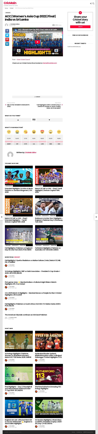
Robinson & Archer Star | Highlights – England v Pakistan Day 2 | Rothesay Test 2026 (49, 220)
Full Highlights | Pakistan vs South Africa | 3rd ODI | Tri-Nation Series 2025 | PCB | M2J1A (33, 305)
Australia (38, 245)
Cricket (17, 257)
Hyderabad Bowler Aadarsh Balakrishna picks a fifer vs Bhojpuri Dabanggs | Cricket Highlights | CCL (48, 355)
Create (80, 27)
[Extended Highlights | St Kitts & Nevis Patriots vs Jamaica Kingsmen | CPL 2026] (19, 176)
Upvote (18, 120)
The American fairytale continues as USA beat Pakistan (26, 315)
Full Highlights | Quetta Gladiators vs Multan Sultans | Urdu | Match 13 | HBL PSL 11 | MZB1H (33, 261)
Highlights (9, 186)
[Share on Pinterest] (7, 39)
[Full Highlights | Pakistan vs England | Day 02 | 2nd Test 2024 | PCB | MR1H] (19, 235)
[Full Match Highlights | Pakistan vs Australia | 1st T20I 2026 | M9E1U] (49, 235)
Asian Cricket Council (23, 59)
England (38, 215)
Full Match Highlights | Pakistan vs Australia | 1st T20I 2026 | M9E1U (48, 249)
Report (38, 96)
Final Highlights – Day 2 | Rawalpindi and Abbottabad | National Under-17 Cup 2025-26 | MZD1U (18, 388)
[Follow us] (91, 3)
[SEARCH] (93, 3)
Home (73, 432)
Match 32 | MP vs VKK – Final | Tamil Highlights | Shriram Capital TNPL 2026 (48, 190)
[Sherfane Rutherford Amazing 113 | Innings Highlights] (49, 374)
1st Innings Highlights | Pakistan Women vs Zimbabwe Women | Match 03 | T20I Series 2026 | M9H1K (18, 355)
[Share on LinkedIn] (7, 44)
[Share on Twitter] (7, 35)
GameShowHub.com (50, 63)
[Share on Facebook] (7, 31)
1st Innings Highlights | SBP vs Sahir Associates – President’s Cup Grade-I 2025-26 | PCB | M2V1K (32, 272)
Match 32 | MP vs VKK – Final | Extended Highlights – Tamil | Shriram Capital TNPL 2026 (16, 220)
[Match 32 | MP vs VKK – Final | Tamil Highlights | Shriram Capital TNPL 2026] (49, 176)
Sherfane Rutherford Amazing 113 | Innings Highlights (48, 388)
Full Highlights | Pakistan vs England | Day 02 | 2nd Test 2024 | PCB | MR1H (18, 249)
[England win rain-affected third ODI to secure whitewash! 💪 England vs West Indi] (19, 407)
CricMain (10, 3)
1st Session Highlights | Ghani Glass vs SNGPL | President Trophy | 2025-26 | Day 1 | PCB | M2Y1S (48, 422)
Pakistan (52, 215)
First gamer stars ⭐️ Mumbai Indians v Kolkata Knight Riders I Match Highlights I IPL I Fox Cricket (30, 283)
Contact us (79, 432)
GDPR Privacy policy (88, 432)
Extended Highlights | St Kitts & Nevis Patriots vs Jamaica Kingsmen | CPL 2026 (19, 190)
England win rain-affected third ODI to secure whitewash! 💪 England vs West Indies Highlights (18, 422)
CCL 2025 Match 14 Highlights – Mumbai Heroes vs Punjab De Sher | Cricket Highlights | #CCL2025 (33, 294)
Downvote (49, 120)
